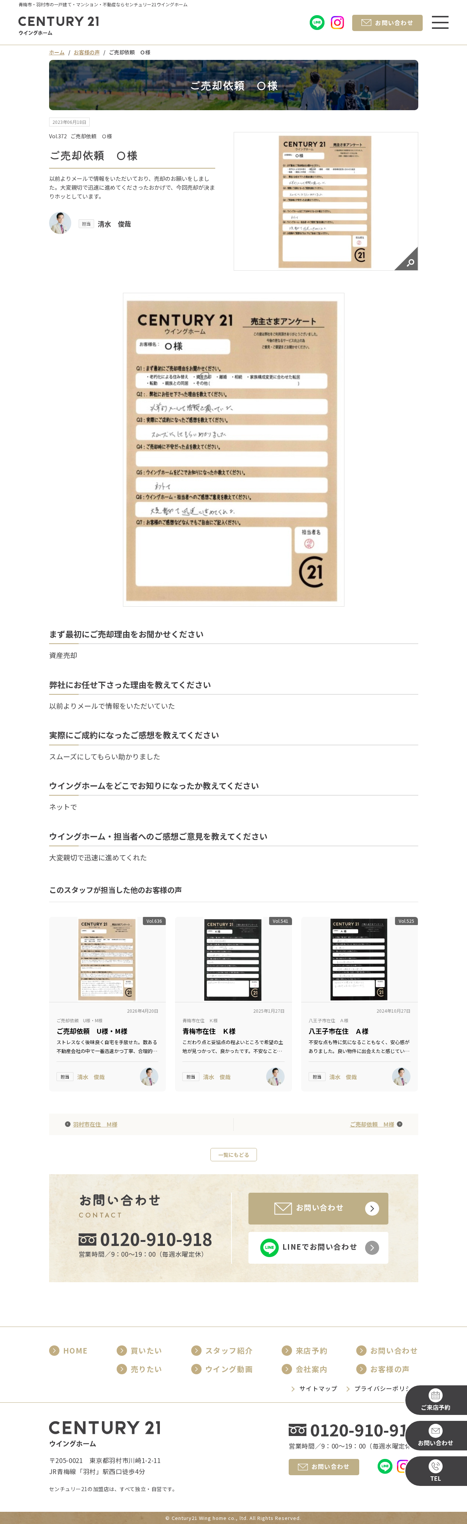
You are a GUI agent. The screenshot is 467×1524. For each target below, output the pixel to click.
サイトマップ (318, 1388)
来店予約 (311, 1350)
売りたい (146, 1369)
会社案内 (311, 1369)
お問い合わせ (394, 1350)
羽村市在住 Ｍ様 (95, 1124)
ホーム (57, 52)
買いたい (146, 1350)
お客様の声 (87, 52)
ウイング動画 (229, 1369)
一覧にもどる (233, 1154)
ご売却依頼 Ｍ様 (372, 1124)
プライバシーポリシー (386, 1388)
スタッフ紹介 (229, 1350)
